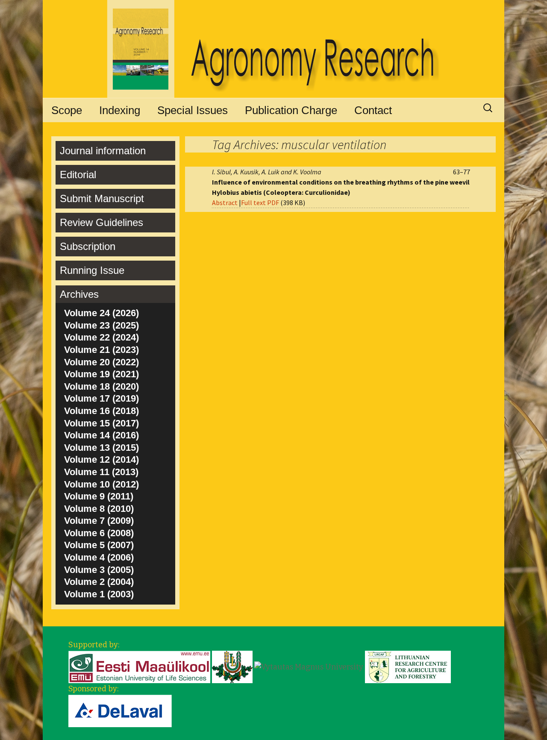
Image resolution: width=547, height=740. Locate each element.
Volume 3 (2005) (99, 569)
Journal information (103, 150)
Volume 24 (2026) (101, 313)
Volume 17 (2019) (101, 398)
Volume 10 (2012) (101, 484)
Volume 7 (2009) (99, 520)
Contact (373, 110)
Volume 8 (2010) (99, 508)
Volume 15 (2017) (101, 423)
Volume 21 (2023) (101, 349)
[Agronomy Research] (273, 49)
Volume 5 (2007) (99, 545)
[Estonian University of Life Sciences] (139, 666)
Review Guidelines (101, 222)
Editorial (78, 174)
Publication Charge (291, 110)
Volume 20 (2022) (101, 362)
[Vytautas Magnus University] (308, 666)
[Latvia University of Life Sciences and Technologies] (232, 666)
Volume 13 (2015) (101, 447)
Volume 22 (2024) (101, 337)
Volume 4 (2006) (99, 557)
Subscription (87, 246)
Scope (66, 110)
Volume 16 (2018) (101, 410)
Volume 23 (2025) (101, 325)
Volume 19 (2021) (101, 374)
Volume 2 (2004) (99, 581)
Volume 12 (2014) (101, 459)
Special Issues (192, 110)
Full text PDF (260, 202)
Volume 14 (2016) (101, 435)
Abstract (225, 202)
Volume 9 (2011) (98, 496)
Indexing (119, 110)
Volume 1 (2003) (99, 594)
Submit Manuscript (102, 198)
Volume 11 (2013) (101, 472)
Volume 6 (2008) (99, 533)
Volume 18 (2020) (101, 386)
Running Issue (92, 270)
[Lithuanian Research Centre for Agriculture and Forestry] (408, 666)
